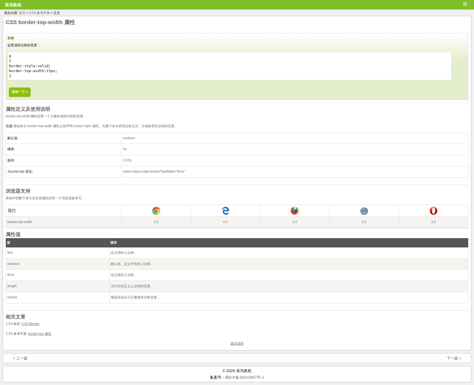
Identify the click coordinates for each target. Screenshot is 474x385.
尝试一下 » (20, 92)
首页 (22, 13)
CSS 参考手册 (39, 13)
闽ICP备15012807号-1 (244, 377)
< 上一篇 (20, 358)
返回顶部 (237, 344)
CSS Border (31, 324)
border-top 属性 (39, 334)
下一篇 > (454, 358)
